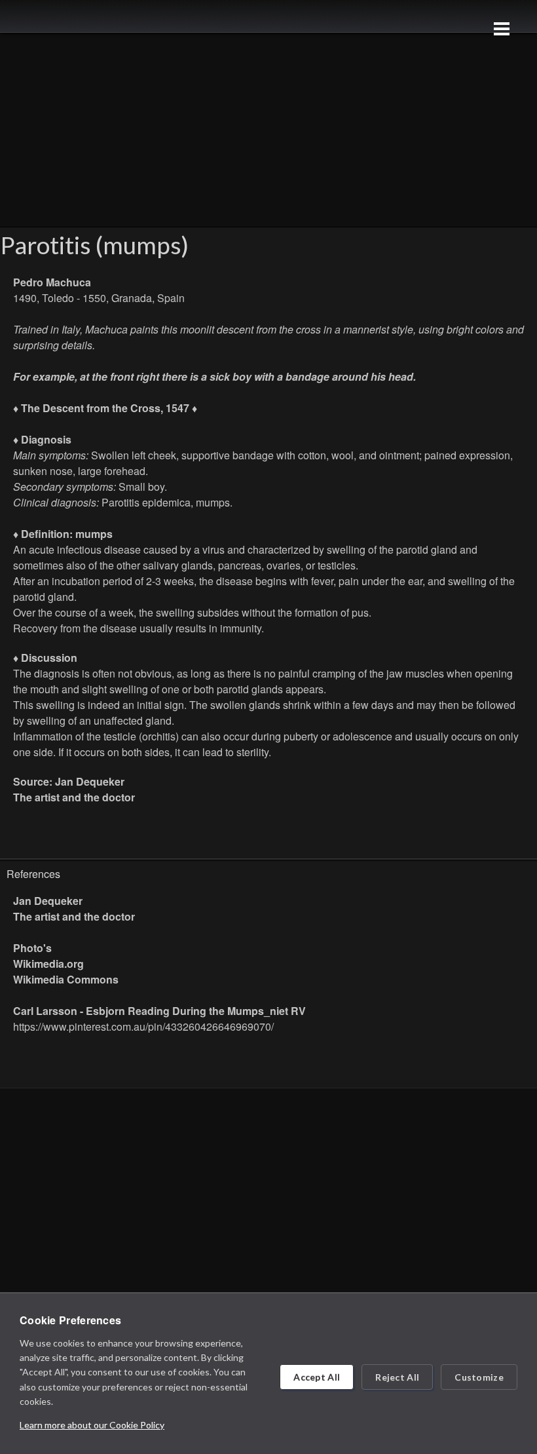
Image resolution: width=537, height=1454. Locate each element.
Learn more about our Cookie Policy (92, 1424)
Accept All (316, 1377)
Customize (479, 1377)
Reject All (397, 1377)
